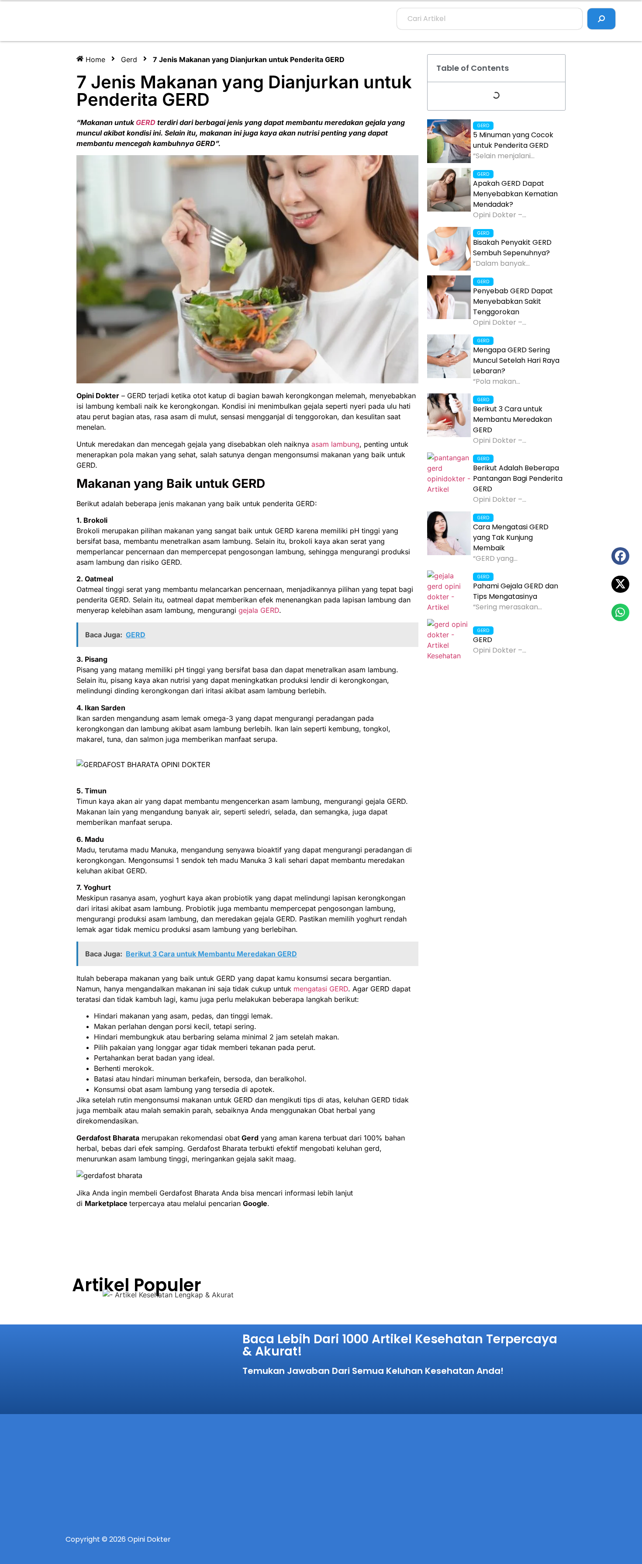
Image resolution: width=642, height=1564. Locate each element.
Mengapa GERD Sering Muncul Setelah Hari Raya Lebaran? (516, 360)
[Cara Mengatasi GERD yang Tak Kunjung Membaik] (449, 533)
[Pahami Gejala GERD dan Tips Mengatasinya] (449, 592)
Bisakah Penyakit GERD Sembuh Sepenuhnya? (512, 247)
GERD (145, 122)
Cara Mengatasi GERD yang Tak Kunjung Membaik (511, 537)
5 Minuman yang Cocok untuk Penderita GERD (513, 140)
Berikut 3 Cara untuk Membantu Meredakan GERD (512, 419)
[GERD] (449, 641)
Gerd (129, 59)
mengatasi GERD (320, 988)
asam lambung (335, 444)
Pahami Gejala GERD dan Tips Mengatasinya (515, 591)
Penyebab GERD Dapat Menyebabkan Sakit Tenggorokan (513, 301)
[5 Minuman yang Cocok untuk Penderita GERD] (449, 141)
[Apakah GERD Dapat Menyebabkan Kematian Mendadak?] (449, 190)
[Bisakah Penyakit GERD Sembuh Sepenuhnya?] (449, 249)
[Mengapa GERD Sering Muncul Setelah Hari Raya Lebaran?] (449, 356)
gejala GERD (258, 610)
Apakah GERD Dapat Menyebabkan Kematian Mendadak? (515, 193)
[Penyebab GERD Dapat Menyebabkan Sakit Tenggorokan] (449, 297)
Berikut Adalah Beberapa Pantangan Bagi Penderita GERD (518, 478)
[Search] (601, 18)
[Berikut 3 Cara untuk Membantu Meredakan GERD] (449, 415)
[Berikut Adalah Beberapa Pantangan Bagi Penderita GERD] (449, 474)
